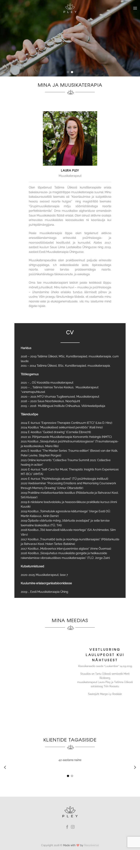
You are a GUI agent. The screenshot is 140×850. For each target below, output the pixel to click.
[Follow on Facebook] (67, 831)
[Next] (132, 38)
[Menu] (135, 8)
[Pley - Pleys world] (70, 8)
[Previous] (7, 38)
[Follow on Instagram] (73, 831)
